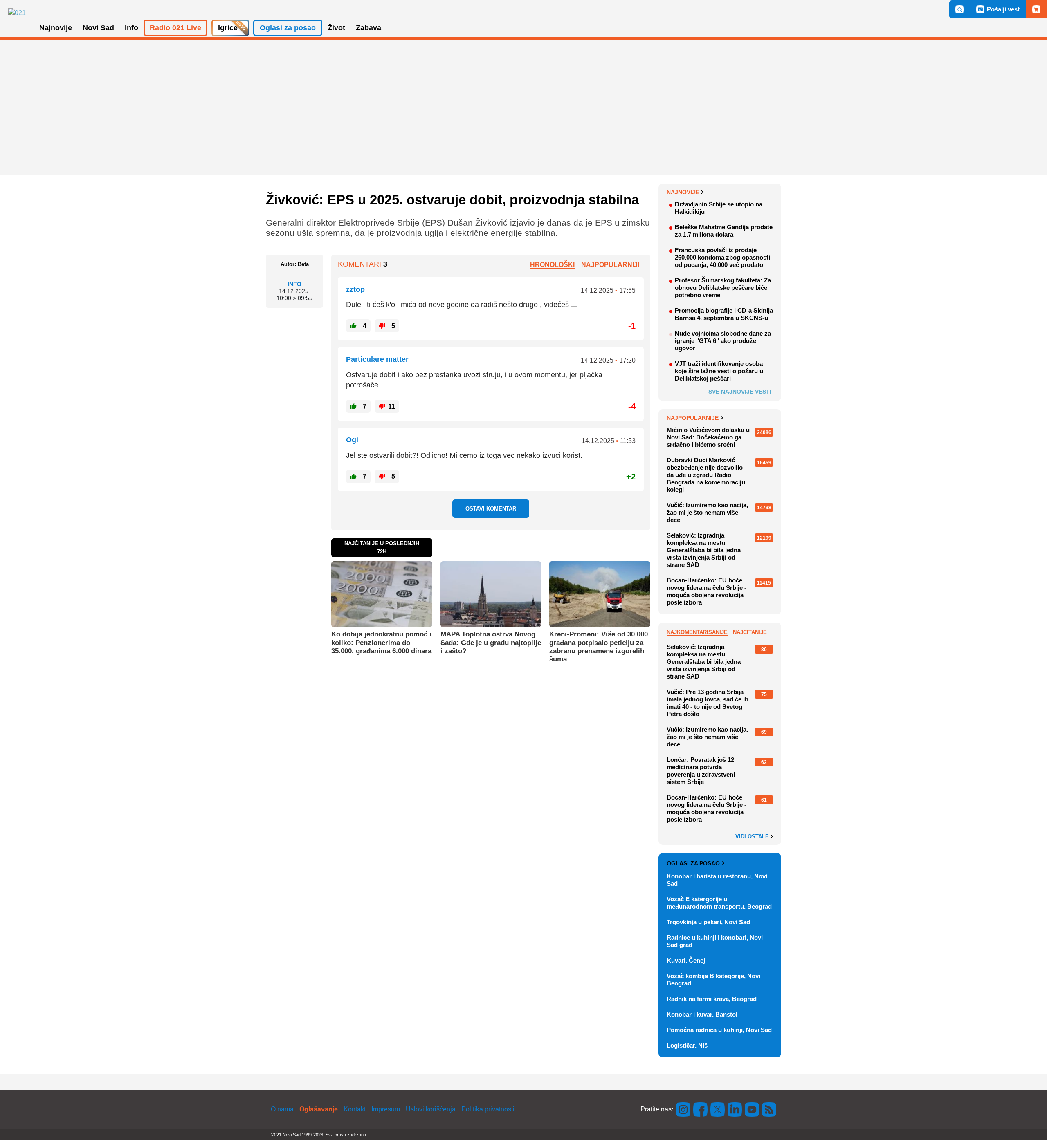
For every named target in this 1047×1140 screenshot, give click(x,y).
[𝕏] (717, 1109)
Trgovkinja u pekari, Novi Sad (708, 921)
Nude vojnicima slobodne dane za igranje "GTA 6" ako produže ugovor (723, 341)
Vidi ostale (753, 837)
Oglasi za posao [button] (288, 28)
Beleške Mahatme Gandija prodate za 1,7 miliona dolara (724, 231)
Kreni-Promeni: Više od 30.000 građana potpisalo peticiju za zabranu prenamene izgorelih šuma (598, 646)
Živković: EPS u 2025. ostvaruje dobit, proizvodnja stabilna (452, 199)
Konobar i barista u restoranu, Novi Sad (717, 880)
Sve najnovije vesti (739, 391)
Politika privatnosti (488, 1109)
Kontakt (355, 1109)
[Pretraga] (959, 9)
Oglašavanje (318, 1109)
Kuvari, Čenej (686, 960)
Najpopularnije (693, 418)
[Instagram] (683, 1109)
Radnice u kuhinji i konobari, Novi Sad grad (715, 941)
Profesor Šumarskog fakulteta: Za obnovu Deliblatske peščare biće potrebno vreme (723, 287)
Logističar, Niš (687, 1045)
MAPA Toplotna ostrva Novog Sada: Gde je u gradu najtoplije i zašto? (490, 642)
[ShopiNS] (1036, 9)
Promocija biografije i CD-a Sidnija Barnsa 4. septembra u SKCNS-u (724, 314)
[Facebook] (700, 1109)
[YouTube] (752, 1109)
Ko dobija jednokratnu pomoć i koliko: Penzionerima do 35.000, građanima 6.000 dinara (381, 642)
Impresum (385, 1109)
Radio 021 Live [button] (175, 28)
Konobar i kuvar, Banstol (702, 1014)
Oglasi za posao (693, 863)
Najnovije (683, 192)
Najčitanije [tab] (750, 632)
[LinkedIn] (735, 1109)
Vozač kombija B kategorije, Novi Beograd (713, 979)
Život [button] (336, 28)
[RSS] (768, 1109)
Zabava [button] (368, 28)
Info (294, 284)
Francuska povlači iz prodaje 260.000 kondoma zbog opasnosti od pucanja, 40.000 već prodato (722, 257)
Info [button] (131, 28)
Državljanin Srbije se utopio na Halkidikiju (718, 208)
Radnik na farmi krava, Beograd (712, 998)
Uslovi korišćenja (431, 1109)
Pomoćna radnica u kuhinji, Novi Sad (719, 1029)
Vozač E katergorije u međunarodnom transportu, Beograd (719, 903)
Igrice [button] (228, 28)
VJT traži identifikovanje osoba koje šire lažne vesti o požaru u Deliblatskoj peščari (719, 371)
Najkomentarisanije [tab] (697, 632)
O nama (282, 1109)
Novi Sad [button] (98, 28)
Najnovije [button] (55, 28)
